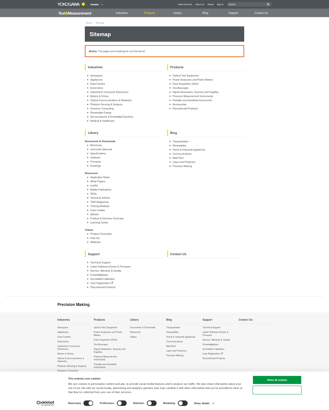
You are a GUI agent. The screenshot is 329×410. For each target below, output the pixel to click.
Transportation (180, 141)
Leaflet (94, 185)
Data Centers (97, 83)
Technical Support (100, 262)
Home (89, 22)
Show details (202, 403)
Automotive (96, 88)
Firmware (95, 161)
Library (177, 13)
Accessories (180, 104)
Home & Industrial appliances (189, 149)
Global (211, 4)
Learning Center (99, 222)
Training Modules (99, 206)
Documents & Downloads (100, 141)
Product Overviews (101, 233)
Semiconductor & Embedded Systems (111, 116)
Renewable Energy (101, 112)
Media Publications (100, 189)
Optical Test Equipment (186, 75)
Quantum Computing (102, 108)
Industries (122, 13)
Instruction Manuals (101, 149)
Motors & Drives (99, 96)
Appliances (96, 79)
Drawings (95, 165)
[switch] (122, 403)
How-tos (95, 238)
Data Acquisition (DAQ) (186, 83)
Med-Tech (178, 157)
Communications (182, 153)
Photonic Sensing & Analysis (106, 104)
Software (95, 157)
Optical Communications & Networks (111, 100)
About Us (200, 4)
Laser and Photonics (184, 162)
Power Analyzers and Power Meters (193, 79)
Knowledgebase (99, 274)
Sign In (220, 4)
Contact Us (261, 13)
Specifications (98, 153)
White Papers (97, 181)
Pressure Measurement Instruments (193, 96)
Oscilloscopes (180, 88)
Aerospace (96, 75)
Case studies (97, 210)
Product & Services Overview (107, 218)
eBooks (94, 214)
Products (149, 13)
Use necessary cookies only (277, 390)
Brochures (96, 145)
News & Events (185, 4)
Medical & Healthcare (102, 120)
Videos (89, 230)
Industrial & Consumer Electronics (109, 92)
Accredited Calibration (102, 279)
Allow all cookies (277, 379)
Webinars (95, 242)
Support (233, 13)
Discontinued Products (185, 108)
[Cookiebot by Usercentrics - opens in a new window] (45, 403)
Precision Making (182, 166)
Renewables (179, 145)
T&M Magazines (99, 202)
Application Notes (100, 177)
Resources (91, 173)
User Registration (100, 283)
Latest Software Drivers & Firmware (110, 266)
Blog (205, 13)
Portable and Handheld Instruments (192, 100)
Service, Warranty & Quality (105, 270)
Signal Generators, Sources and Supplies (196, 92)
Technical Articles (100, 197)
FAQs (93, 193)
